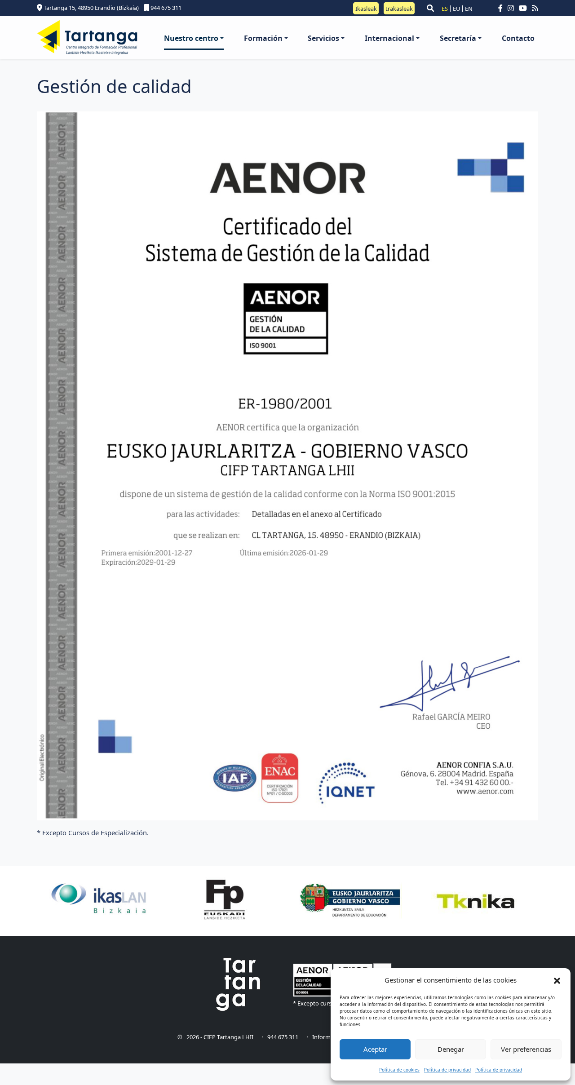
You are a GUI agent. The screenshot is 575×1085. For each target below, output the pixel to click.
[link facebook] (502, 8)
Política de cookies (399, 1070)
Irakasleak (399, 8)
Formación (263, 38)
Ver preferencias (526, 1049)
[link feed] (535, 8)
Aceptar (375, 1049)
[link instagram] (513, 8)
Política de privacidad (447, 1070)
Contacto (518, 38)
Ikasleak (366, 8)
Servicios (323, 38)
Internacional (389, 38)
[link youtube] (525, 8)
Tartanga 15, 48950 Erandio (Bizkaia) (90, 8)
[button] (557, 980)
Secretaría (458, 38)
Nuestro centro (191, 38)
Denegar (451, 1049)
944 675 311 (165, 8)
